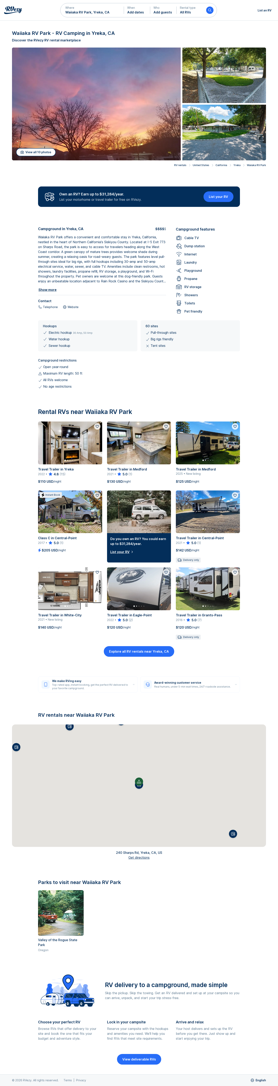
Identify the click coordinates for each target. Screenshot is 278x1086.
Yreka (237, 165)
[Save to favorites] (97, 426)
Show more (47, 290)
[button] (92, 10)
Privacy (81, 1080)
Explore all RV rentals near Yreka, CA (139, 651)
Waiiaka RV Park (256, 165)
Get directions (139, 857)
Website (73, 307)
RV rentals (180, 165)
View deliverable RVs (139, 1059)
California (221, 165)
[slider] (53, 474)
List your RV (218, 197)
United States (201, 165)
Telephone (50, 307)
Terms (67, 1080)
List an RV (264, 10)
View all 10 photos (38, 152)
